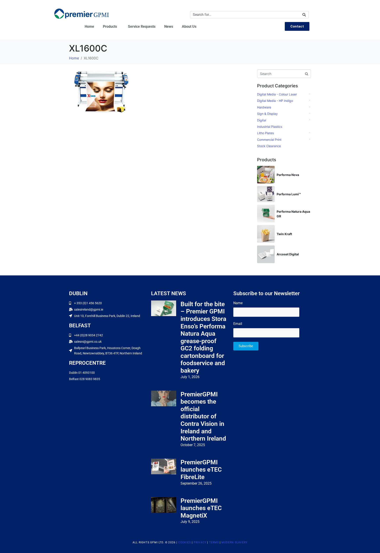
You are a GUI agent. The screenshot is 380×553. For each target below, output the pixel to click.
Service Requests (141, 26)
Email (237, 324)
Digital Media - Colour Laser (277, 94)
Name (238, 303)
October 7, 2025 (193, 445)
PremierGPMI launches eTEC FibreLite (201, 470)
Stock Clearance (269, 146)
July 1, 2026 (190, 377)
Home (89, 26)
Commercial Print (269, 139)
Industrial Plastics (269, 126)
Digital (261, 120)
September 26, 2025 (196, 483)
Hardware (264, 107)
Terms (214, 542)
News (168, 26)
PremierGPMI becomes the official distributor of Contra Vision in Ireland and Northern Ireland (203, 416)
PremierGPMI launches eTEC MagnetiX (201, 508)
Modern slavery (234, 542)
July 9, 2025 (190, 522)
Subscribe (246, 346)
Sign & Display (267, 113)
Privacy (200, 542)
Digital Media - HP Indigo (275, 101)
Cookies (184, 542)
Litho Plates (265, 133)
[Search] (304, 14)
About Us (189, 26)
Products (110, 26)
